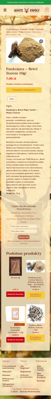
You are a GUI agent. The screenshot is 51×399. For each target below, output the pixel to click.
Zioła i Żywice (25, 32)
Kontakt (41, 381)
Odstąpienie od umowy (8, 385)
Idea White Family (40, 368)
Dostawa (6, 375)
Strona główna (12, 29)
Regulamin (25, 371)
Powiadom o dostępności (24, 89)
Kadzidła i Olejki (27, 29)
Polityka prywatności (26, 376)
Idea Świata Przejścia (41, 375)
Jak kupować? (25, 367)
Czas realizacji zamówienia (9, 367)
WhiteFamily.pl (31, 389)
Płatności (7, 371)
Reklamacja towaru (8, 379)
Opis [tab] (11, 99)
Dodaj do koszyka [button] (15, 294)
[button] (5, 10)
